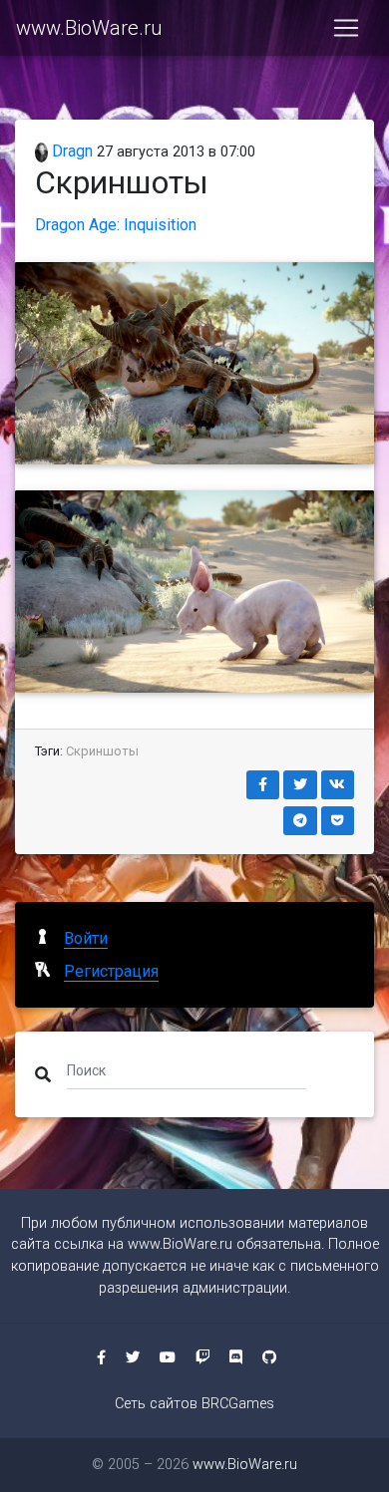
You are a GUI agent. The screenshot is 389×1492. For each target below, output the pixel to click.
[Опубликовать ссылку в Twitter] (300, 784)
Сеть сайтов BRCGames (194, 1403)
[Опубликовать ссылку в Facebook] (263, 784)
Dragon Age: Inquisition (115, 224)
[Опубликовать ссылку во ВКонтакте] (338, 784)
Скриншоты (102, 751)
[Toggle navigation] (346, 28)
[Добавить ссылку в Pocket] (338, 820)
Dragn (70, 151)
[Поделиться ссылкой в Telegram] (300, 820)
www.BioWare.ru (89, 28)
